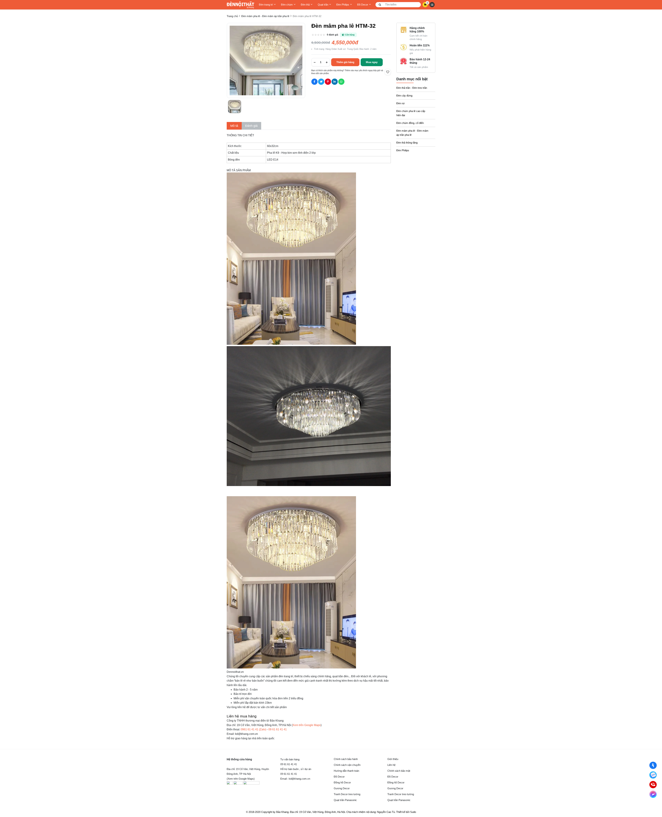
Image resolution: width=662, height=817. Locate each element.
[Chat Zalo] (653, 775)
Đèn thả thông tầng (407, 142)
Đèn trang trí (266, 4)
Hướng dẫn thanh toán (346, 770)
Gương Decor (342, 788)
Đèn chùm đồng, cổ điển (410, 122)
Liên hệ (391, 764)
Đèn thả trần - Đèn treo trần (411, 87)
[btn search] (379, 4)
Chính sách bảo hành (346, 759)
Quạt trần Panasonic (345, 800)
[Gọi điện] (653, 784)
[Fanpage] (653, 765)
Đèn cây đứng (404, 95)
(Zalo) (253, 729)
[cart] (425, 4)
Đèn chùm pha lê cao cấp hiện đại (410, 113)
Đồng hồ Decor (342, 782)
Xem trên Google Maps (307, 725)
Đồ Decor (362, 4)
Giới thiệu (392, 759)
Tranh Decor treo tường (347, 794)
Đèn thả (305, 4)
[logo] (240, 5)
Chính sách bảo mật (398, 770)
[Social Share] (314, 82)
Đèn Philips (342, 4)
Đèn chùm (287, 4)
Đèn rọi (400, 103)
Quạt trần (323, 4)
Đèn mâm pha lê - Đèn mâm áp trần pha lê (412, 132)
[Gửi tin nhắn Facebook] (653, 794)
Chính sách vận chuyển (347, 764)
